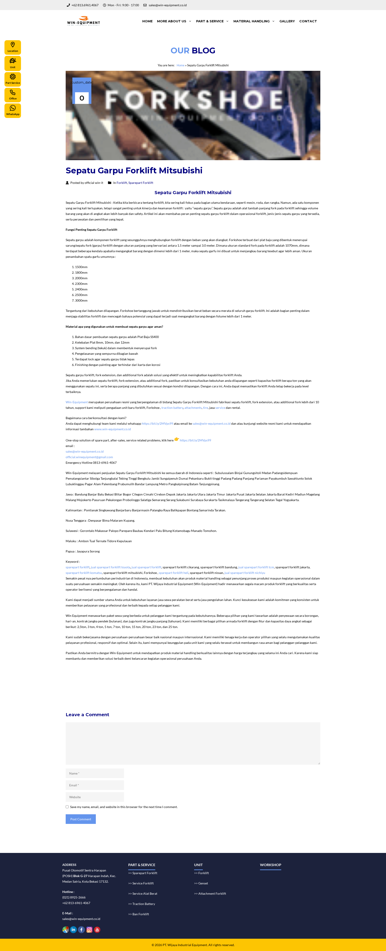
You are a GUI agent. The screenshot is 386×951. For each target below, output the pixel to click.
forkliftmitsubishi (256, 690)
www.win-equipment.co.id (112, 429)
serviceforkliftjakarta (150, 690)
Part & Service (210, 21)
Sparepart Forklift (140, 183)
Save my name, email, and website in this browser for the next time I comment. (124, 807)
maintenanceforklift (112, 684)
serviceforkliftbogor (213, 684)
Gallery (287, 21)
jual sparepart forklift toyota (110, 567)
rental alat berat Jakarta (134, 679)
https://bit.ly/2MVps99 (157, 423)
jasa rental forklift (194, 679)
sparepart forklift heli (174, 573)
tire (205, 407)
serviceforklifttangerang (84, 690)
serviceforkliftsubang (118, 690)
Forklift (122, 183)
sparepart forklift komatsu (84, 573)
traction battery (172, 407)
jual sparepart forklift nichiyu (245, 573)
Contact (308, 21)
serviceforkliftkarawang (279, 684)
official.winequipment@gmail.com (89, 457)
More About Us (171, 21)
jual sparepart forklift (146, 567)
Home (147, 21)
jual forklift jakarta (221, 679)
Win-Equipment (77, 402)
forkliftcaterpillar (283, 690)
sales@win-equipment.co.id (212, 423)
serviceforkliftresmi (181, 690)
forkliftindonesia (270, 679)
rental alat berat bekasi (100, 679)
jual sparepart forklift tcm (256, 567)
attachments (193, 407)
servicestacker (204, 696)
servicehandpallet (180, 696)
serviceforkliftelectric (113, 696)
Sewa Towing (75, 679)
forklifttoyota (232, 690)
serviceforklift (247, 679)
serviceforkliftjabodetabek (178, 684)
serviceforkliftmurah (81, 684)
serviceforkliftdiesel (81, 696)
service (220, 407)
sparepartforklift (209, 690)
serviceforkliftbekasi (143, 684)
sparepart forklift (78, 567)
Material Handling (251, 21)
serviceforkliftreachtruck (147, 696)
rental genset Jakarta (166, 679)
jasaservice (292, 679)
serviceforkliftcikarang (245, 684)
